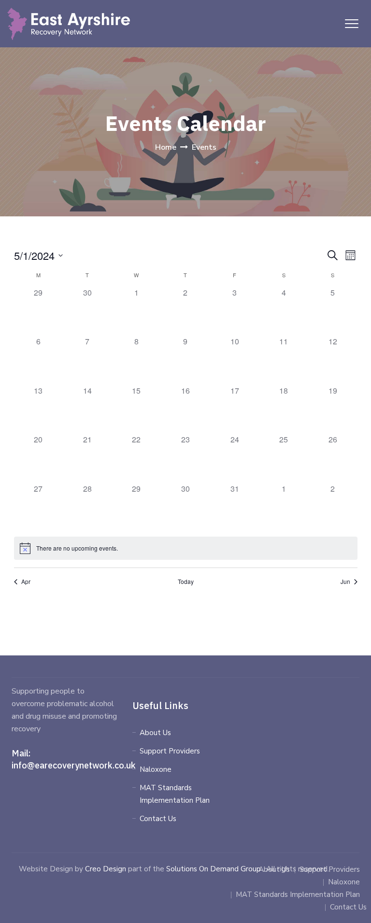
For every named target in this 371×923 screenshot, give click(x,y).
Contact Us (158, 819)
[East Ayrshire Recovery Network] (68, 23)
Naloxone (155, 769)
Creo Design (105, 869)
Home (165, 147)
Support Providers (170, 751)
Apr (25, 581)
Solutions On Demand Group (213, 869)
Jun (345, 581)
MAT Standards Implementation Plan (175, 794)
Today (186, 581)
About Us (155, 733)
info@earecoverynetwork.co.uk (74, 765)
